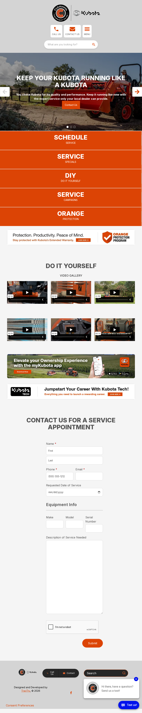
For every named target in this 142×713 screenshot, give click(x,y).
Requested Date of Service (63, 485)
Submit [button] (92, 643)
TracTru (25, 690)
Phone (51, 469)
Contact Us (71, 104)
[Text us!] (129, 705)
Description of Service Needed (66, 537)
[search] (94, 44)
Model (70, 517)
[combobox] (71, 44)
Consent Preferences (20, 705)
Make (49, 517)
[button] (56, 31)
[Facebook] (71, 692)
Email (86, 469)
